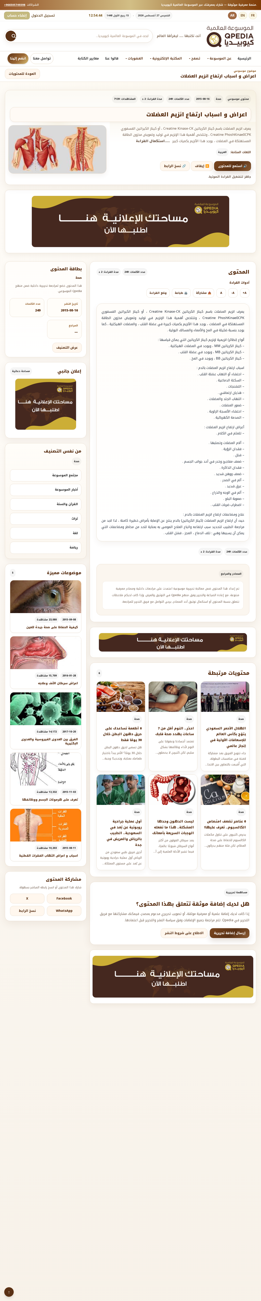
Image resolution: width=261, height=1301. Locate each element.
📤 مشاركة (203, 292)
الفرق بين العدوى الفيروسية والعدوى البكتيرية (49, 741)
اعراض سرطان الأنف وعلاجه (58, 683)
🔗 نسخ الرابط (175, 166)
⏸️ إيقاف (202, 166)
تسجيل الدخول (43, 15)
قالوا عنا (111, 58)
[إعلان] (45, 404)
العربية (222, 152)
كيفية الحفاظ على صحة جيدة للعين (52, 627)
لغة (75, 533)
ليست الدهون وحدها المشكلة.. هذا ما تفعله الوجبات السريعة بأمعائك (173, 827)
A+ (245, 292)
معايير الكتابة (88, 58)
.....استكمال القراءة (153, 141)
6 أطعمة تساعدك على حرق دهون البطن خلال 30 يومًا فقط (122, 734)
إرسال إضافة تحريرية (230, 933)
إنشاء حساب (17, 15)
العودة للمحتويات (22, 74)
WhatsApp (64, 911)
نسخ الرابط (27, 911)
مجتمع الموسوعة (65, 475)
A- (232, 292)
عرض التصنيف (67, 348)
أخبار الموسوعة (66, 489)
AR (232, 15)
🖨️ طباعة (181, 292)
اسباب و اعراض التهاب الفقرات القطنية (48, 855)
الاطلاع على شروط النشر (184, 933)
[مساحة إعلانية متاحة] (130, 221)
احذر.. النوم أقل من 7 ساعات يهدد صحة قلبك (174, 731)
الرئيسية (244, 58)
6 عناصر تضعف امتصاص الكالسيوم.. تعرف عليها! (225, 824)
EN (243, 15)
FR (253, 15)
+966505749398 (14, 4)
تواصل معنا (42, 58)
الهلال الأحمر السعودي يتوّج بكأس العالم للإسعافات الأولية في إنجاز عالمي (226, 737)
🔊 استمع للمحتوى (232, 166)
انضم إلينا (18, 58)
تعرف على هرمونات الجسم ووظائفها (50, 799)
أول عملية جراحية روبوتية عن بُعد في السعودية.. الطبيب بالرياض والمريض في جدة (124, 833)
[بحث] (11, 36)
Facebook (64, 898)
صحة (218, 99)
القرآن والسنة (67, 504)
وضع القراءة (158, 292)
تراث (75, 518)
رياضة (74, 547)
